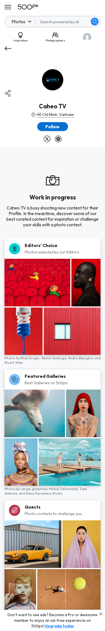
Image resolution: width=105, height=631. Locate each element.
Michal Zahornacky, (64, 489)
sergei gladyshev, (35, 489)
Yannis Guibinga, (54, 358)
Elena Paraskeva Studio (44, 493)
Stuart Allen (13, 362)
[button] (94, 21)
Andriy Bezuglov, (81, 358)
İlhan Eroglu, (31, 358)
